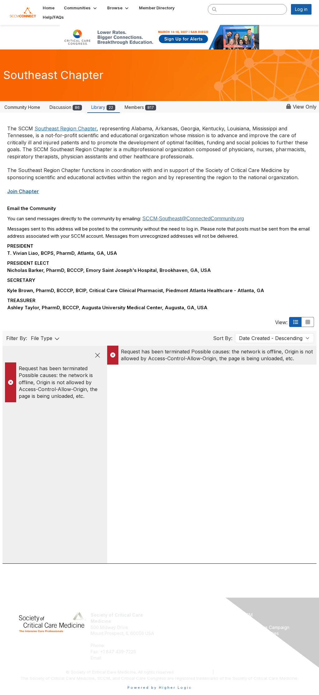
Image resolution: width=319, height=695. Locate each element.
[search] (214, 9)
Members (139, 107)
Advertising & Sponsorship (189, 627)
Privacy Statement (194, 671)
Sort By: (222, 338)
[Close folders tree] (97, 355)
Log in (301, 9)
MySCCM (243, 615)
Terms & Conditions (234, 671)
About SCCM (175, 615)
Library (102, 107)
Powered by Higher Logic (159, 687)
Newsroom (173, 621)
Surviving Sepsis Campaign (261, 627)
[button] (80, 7)
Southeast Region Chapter (66, 128)
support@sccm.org (122, 657)
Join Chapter (23, 191)
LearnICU (243, 621)
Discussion (65, 107)
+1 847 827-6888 (124, 645)
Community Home (22, 107)
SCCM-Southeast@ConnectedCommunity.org (193, 218)
